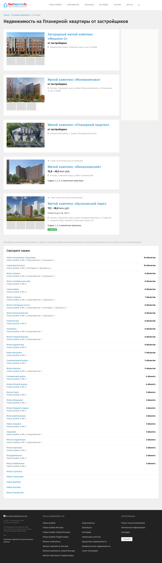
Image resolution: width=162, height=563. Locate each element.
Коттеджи (103, 5)
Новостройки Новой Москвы (56, 532)
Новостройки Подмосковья (56, 537)
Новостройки (55, 5)
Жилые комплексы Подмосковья (58, 555)
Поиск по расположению (133, 523)
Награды (125, 532)
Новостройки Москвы (53, 527)
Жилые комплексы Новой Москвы (59, 551)
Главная (6, 15)
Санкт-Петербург (90, 551)
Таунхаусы (89, 5)
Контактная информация (133, 527)
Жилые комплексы (51, 541)
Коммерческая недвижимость (96, 546)
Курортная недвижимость (94, 541)
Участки (117, 5)
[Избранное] (139, 5)
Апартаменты (73, 5)
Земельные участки (91, 537)
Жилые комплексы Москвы (55, 546)
